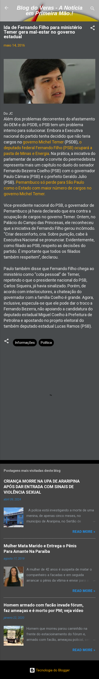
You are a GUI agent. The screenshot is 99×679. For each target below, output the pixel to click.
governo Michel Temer (43, 142)
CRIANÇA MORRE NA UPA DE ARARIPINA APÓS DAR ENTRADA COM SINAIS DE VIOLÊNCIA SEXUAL (42, 487)
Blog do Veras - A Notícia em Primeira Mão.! (49, 10)
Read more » (84, 532)
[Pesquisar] (92, 9)
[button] (92, 28)
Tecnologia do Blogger (52, 670)
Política (46, 343)
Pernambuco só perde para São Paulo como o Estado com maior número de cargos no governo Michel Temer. (47, 188)
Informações (25, 343)
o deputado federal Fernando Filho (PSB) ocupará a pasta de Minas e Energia (48, 148)
